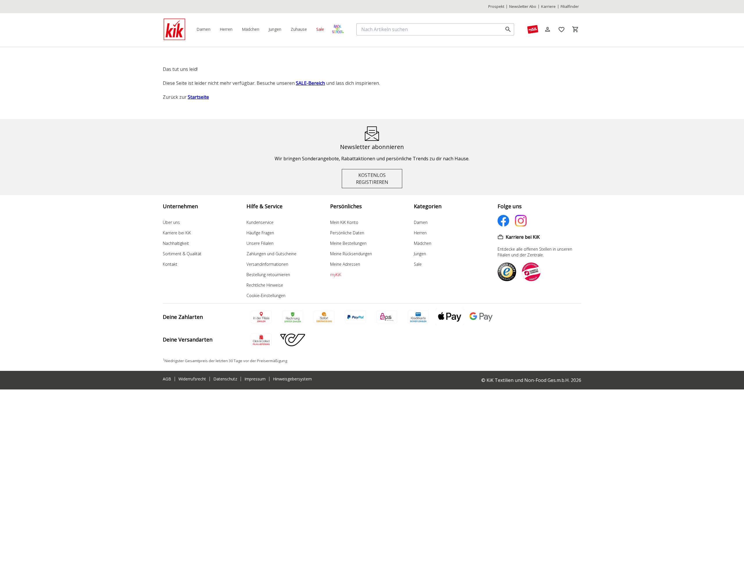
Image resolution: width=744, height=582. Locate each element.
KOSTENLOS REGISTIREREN (372, 178)
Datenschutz (225, 379)
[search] (508, 29)
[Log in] (547, 29)
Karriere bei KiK (177, 233)
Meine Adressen (345, 264)
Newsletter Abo (522, 6)
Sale (418, 264)
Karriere (548, 6)
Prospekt (496, 6)
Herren (420, 233)
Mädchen (422, 243)
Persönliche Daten (347, 233)
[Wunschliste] (561, 29)
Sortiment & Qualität (182, 253)
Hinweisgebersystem (292, 379)
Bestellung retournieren (268, 274)
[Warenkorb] (575, 29)
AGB (167, 379)
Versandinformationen (267, 264)
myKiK (335, 274)
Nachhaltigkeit (176, 243)
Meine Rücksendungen (351, 253)
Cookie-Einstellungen (265, 295)
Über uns (171, 222)
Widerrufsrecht (192, 379)
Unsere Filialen (259, 243)
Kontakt (170, 264)
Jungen (420, 253)
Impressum (255, 379)
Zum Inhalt (474, 6)
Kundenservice (259, 222)
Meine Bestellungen (348, 243)
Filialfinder (570, 6)
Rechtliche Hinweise (264, 285)
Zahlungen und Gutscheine (271, 253)
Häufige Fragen (260, 233)
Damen (421, 222)
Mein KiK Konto (344, 222)
